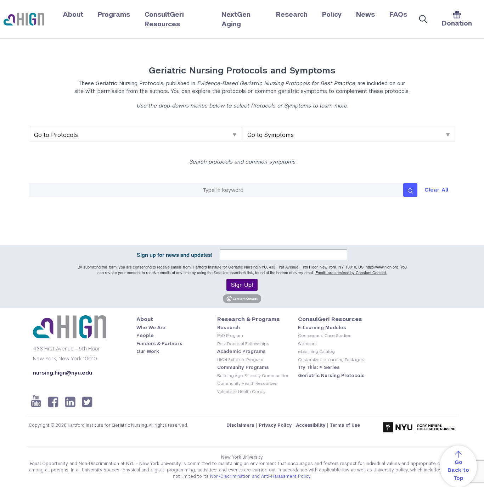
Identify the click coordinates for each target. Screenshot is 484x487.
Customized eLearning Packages (331, 359)
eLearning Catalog (316, 351)
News (365, 14)
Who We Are (150, 328)
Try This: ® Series (319, 367)
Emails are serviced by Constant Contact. (351, 272)
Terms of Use (345, 425)
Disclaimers (240, 425)
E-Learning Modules (322, 328)
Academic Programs (241, 351)
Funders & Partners (159, 344)
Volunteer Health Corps (241, 391)
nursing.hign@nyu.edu (62, 372)
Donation (457, 23)
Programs (114, 14)
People (145, 335)
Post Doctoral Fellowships (243, 343)
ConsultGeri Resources (164, 19)
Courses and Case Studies (324, 335)
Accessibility (310, 425)
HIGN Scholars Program (240, 359)
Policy (332, 14)
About (73, 14)
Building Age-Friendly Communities (253, 375)
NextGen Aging (236, 19)
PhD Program (230, 335)
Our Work (147, 351)
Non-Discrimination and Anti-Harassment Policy (260, 476)
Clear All (436, 189)
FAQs (398, 14)
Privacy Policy (275, 425)
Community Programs (243, 367)
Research (292, 14)
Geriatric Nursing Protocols (331, 375)
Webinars (307, 343)
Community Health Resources (247, 383)
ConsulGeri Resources (330, 319)
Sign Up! (242, 285)
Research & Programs (248, 319)
